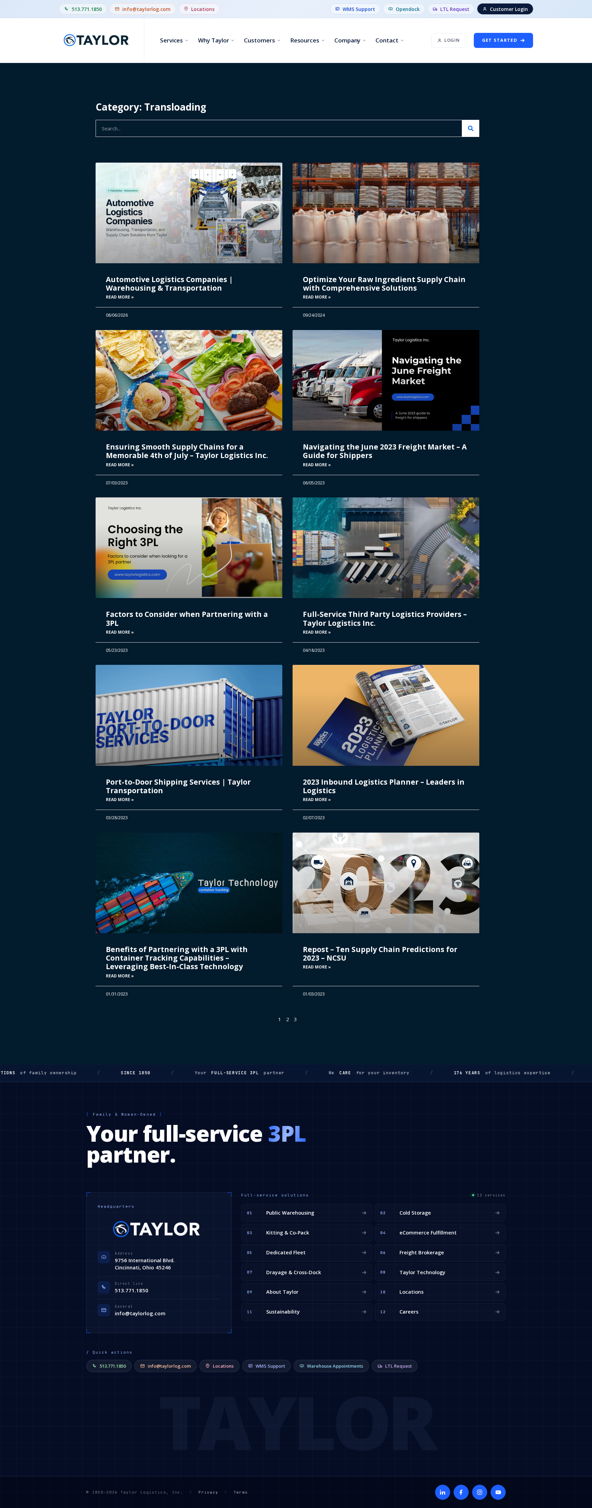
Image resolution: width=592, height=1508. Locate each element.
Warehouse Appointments (335, 1366)
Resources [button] (304, 40)
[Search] (470, 128)
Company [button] (347, 40)
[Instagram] (479, 1492)
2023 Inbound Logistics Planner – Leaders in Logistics (384, 786)
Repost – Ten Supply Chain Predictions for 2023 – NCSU (380, 954)
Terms (241, 1492)
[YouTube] (498, 1492)
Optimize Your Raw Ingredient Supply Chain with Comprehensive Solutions (384, 284)
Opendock (408, 9)
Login (452, 40)
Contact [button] (386, 40)
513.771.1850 (87, 9)
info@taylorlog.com (146, 9)
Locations (202, 9)
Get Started (499, 40)
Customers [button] (259, 40)
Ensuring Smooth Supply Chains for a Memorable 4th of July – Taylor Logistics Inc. (187, 451)
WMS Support (359, 9)
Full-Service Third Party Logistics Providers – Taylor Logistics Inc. (385, 618)
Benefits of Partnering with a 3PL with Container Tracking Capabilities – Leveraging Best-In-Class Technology (177, 958)
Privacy (208, 1492)
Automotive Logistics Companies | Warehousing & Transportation (169, 284)
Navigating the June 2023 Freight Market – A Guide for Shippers (385, 451)
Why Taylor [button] (213, 40)
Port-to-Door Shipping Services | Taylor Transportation (178, 786)
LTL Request (454, 9)
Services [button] (171, 40)
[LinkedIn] (442, 1492)
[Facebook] (461, 1492)
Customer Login (509, 9)
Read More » (120, 297)
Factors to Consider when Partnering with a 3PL (187, 618)
